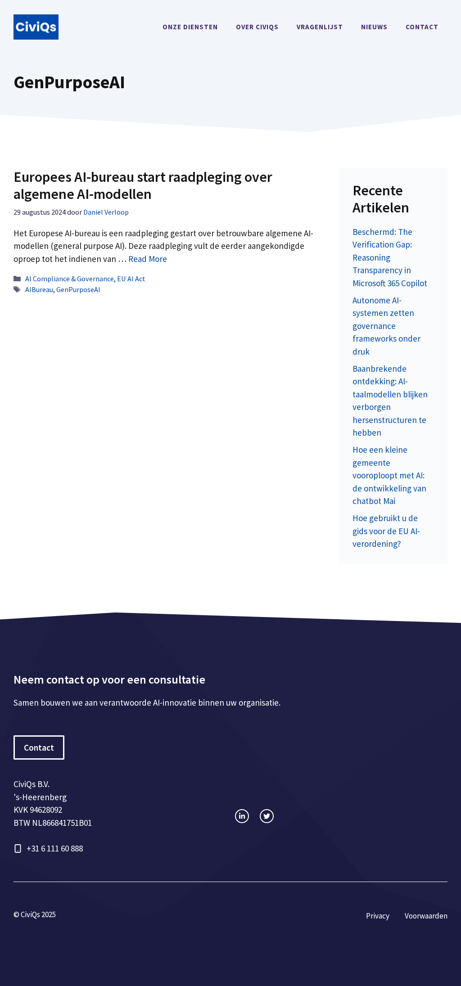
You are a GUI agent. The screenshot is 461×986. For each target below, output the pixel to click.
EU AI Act (131, 278)
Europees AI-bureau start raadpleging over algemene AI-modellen (143, 185)
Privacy (377, 916)
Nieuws (374, 27)
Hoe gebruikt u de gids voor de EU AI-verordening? (386, 531)
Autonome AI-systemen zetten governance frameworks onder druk (386, 326)
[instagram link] (242, 816)
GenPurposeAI (78, 289)
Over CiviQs (257, 27)
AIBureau (39, 289)
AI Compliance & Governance (69, 278)
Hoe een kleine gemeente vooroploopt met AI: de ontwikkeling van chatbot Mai (389, 475)
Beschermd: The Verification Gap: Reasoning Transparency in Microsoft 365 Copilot (390, 257)
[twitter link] (267, 816)
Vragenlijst (320, 27)
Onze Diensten (190, 27)
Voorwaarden (426, 916)
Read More (147, 258)
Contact (422, 27)
